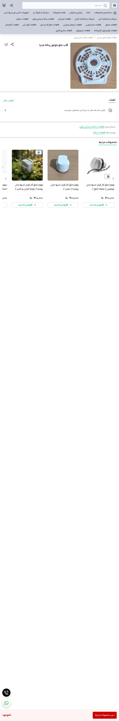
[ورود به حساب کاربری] (11, 5)
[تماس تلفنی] (6, 693)
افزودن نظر (8, 100)
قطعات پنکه (99, 132)
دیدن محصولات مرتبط (104, 715)
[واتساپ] (6, 703)
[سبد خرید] (4, 5)
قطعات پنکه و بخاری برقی (83, 37)
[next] (5, 178)
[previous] (113, 178)
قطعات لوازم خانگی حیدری (107, 37)
